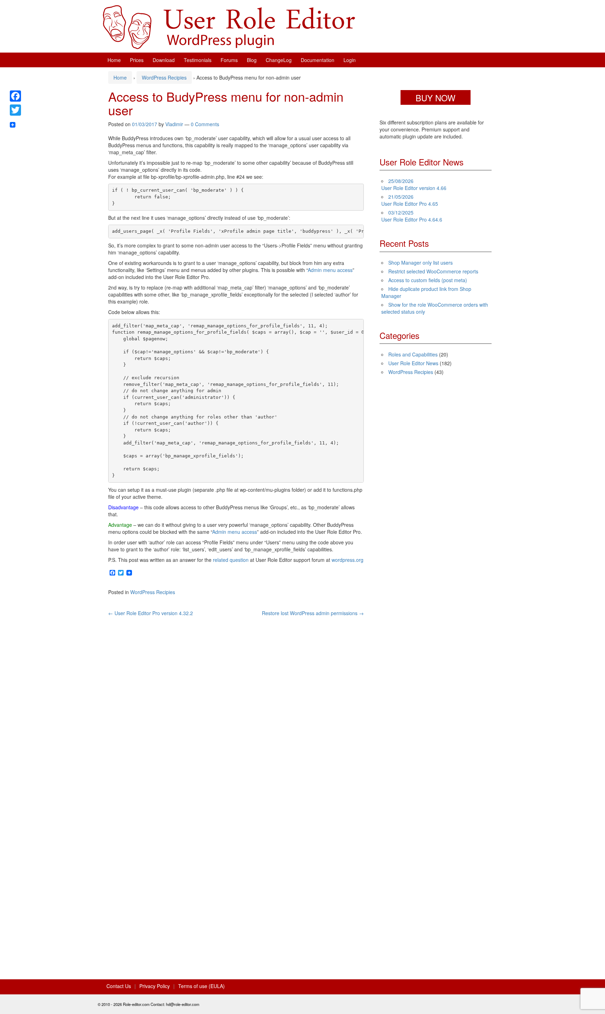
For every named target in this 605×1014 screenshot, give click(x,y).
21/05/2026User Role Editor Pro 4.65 (409, 200)
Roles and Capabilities (413, 354)
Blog (252, 59)
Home (114, 59)
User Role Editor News (413, 363)
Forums (229, 59)
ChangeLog (279, 59)
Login (349, 59)
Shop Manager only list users (420, 262)
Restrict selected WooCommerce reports (433, 271)
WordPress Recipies (164, 77)
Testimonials (197, 59)
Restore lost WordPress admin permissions (313, 613)
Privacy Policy (154, 985)
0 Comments (205, 124)
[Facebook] (15, 96)
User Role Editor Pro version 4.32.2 (150, 613)
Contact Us (118, 985)
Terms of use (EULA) (201, 985)
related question (231, 559)
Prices (137, 59)
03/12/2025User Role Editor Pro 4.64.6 (411, 216)
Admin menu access (330, 269)
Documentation (317, 59)
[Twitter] (15, 110)
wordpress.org (347, 559)
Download (164, 59)
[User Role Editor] (229, 26)
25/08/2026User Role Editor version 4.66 (413, 184)
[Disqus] (236, 704)
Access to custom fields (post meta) (427, 280)
